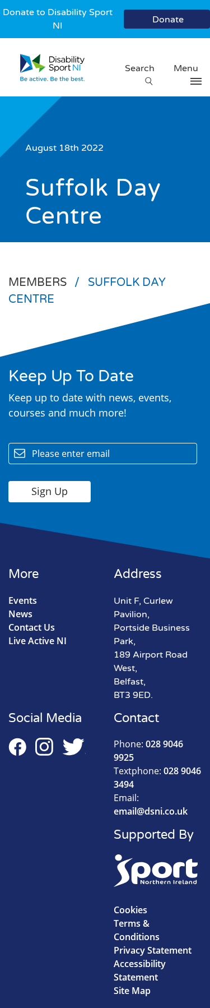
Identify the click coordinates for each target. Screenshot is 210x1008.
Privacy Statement (153, 950)
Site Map (132, 990)
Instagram (44, 747)
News (20, 614)
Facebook (17, 747)
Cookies (130, 910)
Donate (168, 19)
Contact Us (31, 627)
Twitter (74, 747)
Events (22, 600)
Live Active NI (37, 641)
